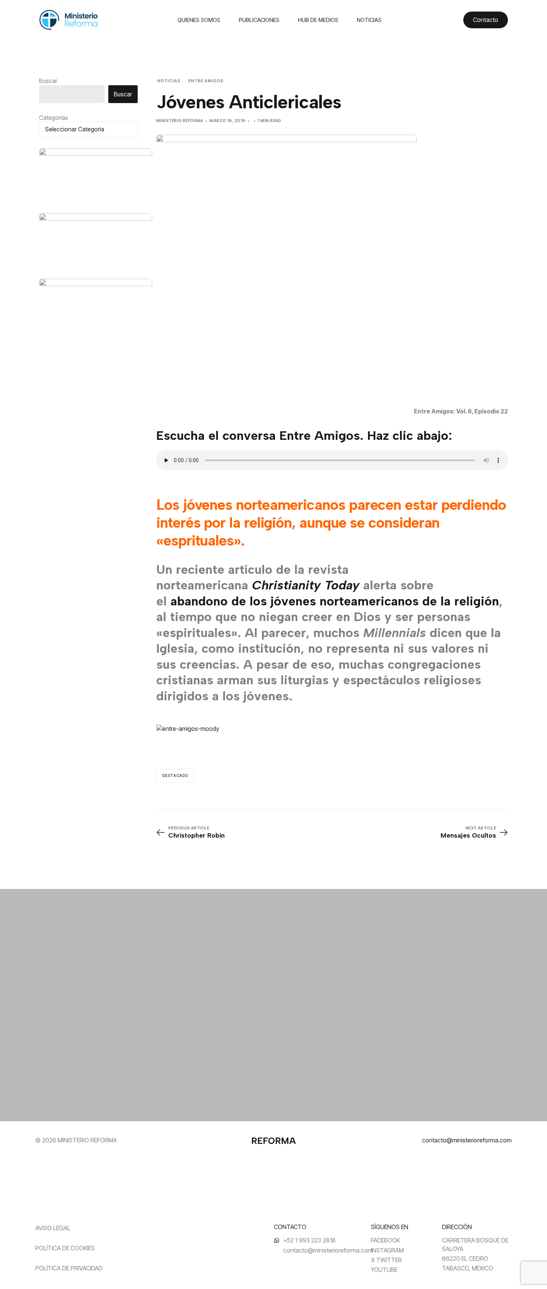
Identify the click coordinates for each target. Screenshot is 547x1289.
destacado (175, 775)
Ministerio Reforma (180, 120)
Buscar (48, 80)
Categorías (53, 117)
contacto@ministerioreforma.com (467, 1140)
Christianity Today (305, 585)
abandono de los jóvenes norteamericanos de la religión (334, 601)
